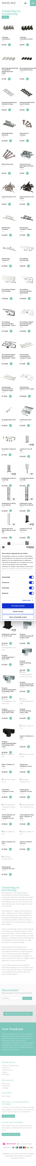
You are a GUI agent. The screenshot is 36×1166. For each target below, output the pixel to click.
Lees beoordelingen (24, 1144)
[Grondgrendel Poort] (10, 425)
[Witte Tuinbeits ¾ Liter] (10, 772)
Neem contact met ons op (11, 1134)
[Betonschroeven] (9, 173)
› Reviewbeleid (6, 1074)
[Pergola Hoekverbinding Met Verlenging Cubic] (10, 697)
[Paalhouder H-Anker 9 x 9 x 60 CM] (10, 510)
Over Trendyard (6, 1096)
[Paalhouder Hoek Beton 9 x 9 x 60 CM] (28, 510)
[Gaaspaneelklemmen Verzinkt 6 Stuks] (9, 109)
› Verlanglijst (5, 1088)
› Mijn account (6, 1083)
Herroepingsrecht (8, 1116)
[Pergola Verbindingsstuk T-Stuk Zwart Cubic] (10, 718)
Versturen (27, 998)
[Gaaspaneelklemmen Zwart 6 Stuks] (27, 109)
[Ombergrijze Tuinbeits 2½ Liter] (10, 874)
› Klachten (4, 1072)
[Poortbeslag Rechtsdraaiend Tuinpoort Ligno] (10, 396)
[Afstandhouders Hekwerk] (10, 140)
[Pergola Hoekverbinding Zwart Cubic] (28, 718)
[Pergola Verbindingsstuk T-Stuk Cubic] (10, 664)
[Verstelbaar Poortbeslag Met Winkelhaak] (29, 298)
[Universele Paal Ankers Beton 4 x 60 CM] (10, 537)
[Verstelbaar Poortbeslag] (28, 266)
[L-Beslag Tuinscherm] (9, 44)
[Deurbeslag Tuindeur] (10, 235)
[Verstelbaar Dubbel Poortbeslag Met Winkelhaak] (29, 331)
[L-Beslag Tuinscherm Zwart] (27, 44)
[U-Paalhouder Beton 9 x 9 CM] (28, 485)
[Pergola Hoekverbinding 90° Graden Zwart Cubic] (28, 691)
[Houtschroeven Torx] (9, 204)
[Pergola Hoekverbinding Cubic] (28, 670)
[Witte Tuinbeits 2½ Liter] (10, 849)
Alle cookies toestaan (18, 606)
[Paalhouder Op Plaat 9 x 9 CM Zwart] (10, 643)
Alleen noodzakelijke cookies (18, 617)
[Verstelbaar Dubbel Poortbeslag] (11, 298)
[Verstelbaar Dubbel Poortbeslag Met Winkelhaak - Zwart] (11, 363)
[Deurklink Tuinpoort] (10, 454)
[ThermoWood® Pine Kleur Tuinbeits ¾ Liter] (28, 824)
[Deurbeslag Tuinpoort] (10, 266)
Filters (5, 17)
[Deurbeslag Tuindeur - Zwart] (28, 235)
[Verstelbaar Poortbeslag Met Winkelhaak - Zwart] (11, 331)
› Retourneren (5, 1068)
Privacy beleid (18, 1156)
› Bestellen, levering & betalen (10, 1065)
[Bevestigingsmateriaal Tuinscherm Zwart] (27, 79)
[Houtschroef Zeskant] (27, 140)
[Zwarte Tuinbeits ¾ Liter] (28, 746)
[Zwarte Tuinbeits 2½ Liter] (28, 849)
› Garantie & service (7, 1070)
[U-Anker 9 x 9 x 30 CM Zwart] (28, 537)
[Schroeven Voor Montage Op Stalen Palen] (27, 173)
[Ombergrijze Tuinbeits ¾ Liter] (28, 797)
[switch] (31, 582)
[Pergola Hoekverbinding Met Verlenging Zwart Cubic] (10, 752)
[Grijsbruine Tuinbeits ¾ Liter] (28, 772)
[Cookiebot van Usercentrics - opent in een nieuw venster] (26, 547)
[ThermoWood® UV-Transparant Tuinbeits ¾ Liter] (10, 824)
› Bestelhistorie (6, 1086)
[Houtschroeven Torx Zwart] (28, 204)
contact (27, 1128)
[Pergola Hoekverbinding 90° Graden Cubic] (28, 643)
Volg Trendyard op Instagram (19, 1014)
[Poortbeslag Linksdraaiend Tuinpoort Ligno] (28, 363)
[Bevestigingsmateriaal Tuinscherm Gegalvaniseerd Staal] (9, 79)
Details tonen (26, 600)
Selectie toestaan (18, 611)
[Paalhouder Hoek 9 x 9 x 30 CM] (10, 485)
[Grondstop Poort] (28, 425)
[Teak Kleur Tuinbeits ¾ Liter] (10, 797)
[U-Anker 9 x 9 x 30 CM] (28, 456)
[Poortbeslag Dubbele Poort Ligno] (29, 396)
